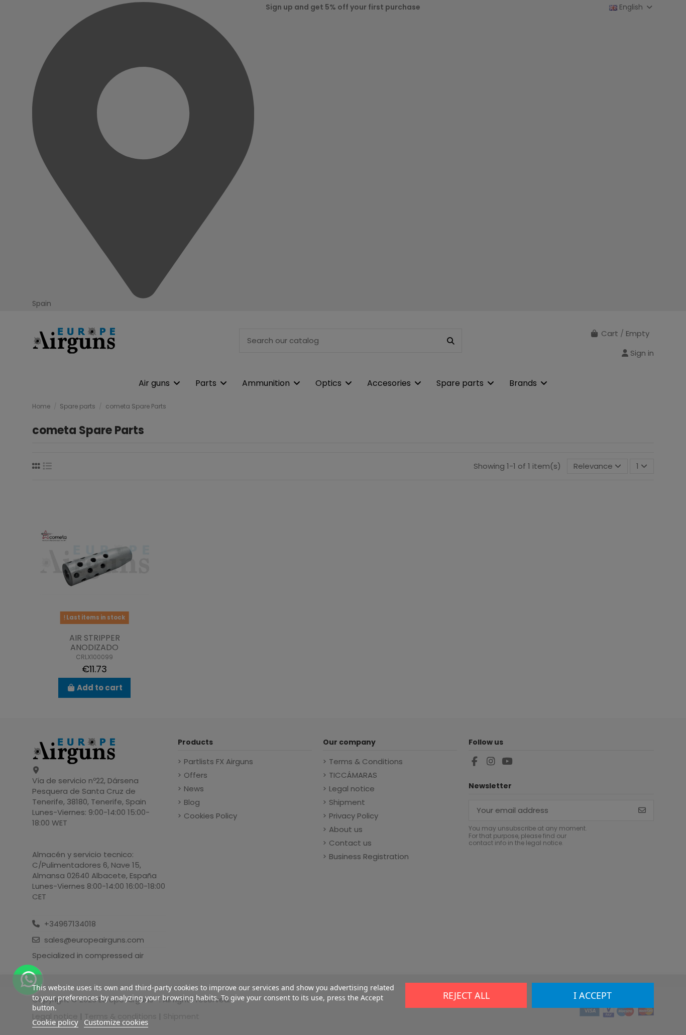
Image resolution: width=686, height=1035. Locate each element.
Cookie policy (55, 1022)
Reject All (466, 995)
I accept (593, 995)
